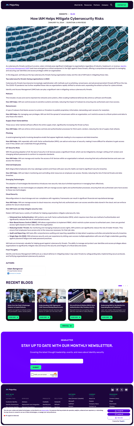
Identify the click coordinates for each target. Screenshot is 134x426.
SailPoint (71, 404)
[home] (12, 5)
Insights (63, 14)
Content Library (114, 398)
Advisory (24, 402)
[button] (78, 5)
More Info (120, 418)
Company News (94, 404)
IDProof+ (57, 404)
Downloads (112, 404)
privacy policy (45, 410)
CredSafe (45, 402)
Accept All (120, 411)
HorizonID (57, 402)
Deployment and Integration (30, 404)
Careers (91, 401)
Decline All (120, 414)
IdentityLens (47, 404)
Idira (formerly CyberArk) (76, 398)
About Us (92, 398)
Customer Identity (11, 402)
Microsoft (71, 401)
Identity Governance (12, 404)
